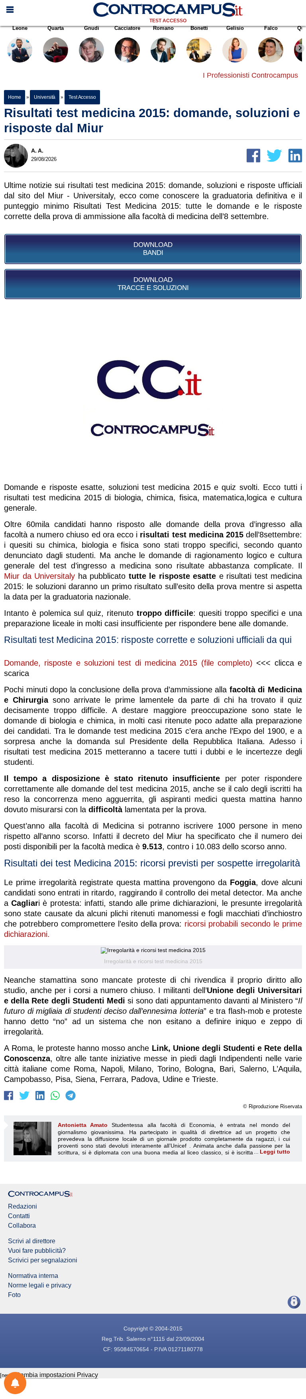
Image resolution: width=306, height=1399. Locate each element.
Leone (19, 28)
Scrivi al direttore (31, 1241)
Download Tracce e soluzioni (153, 284)
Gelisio (235, 28)
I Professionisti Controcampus (250, 75)
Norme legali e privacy (39, 1285)
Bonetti (199, 28)
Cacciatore (127, 28)
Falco (271, 28)
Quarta (55, 28)
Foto (14, 1295)
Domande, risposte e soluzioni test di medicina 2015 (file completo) (128, 662)
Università (44, 97)
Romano (163, 28)
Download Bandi (153, 249)
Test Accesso (167, 21)
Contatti (19, 1216)
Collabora (22, 1226)
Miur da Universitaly (39, 576)
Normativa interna (33, 1276)
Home (14, 97)
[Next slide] (300, 48)
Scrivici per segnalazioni (42, 1260)
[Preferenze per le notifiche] (15, 1383)
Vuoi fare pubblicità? (37, 1251)
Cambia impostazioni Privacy (57, 1375)
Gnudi (91, 28)
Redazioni (22, 1206)
